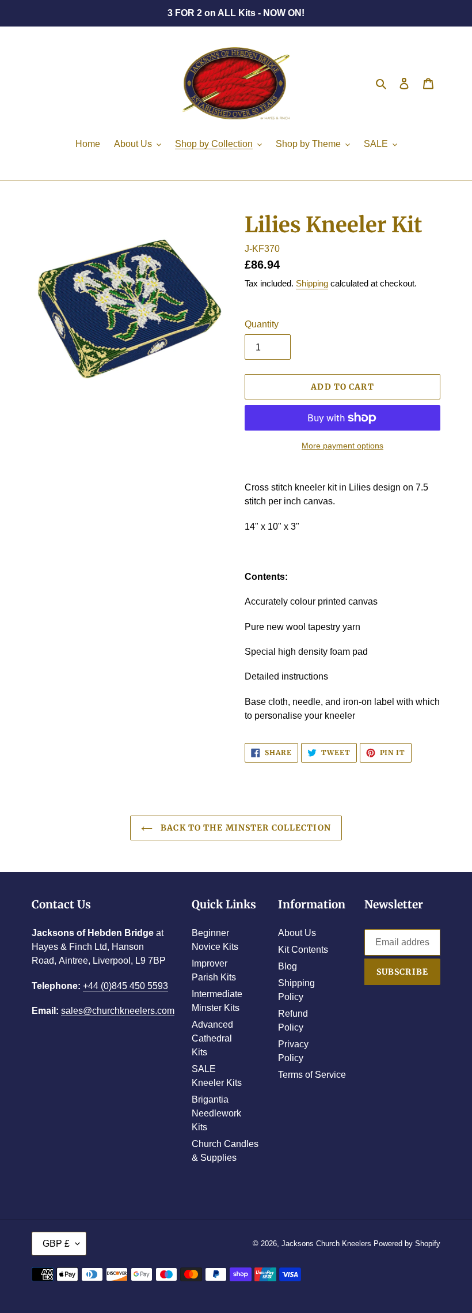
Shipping (312, 283)
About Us (297, 933)
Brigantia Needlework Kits (216, 1113)
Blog (287, 966)
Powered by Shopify (407, 1243)
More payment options (342, 445)
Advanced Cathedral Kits (212, 1038)
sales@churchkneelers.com (117, 1011)
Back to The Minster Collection (244, 827)
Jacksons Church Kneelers (326, 1243)
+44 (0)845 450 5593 (125, 986)
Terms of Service (312, 1075)
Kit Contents (303, 949)
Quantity (262, 324)
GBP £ (56, 1243)
